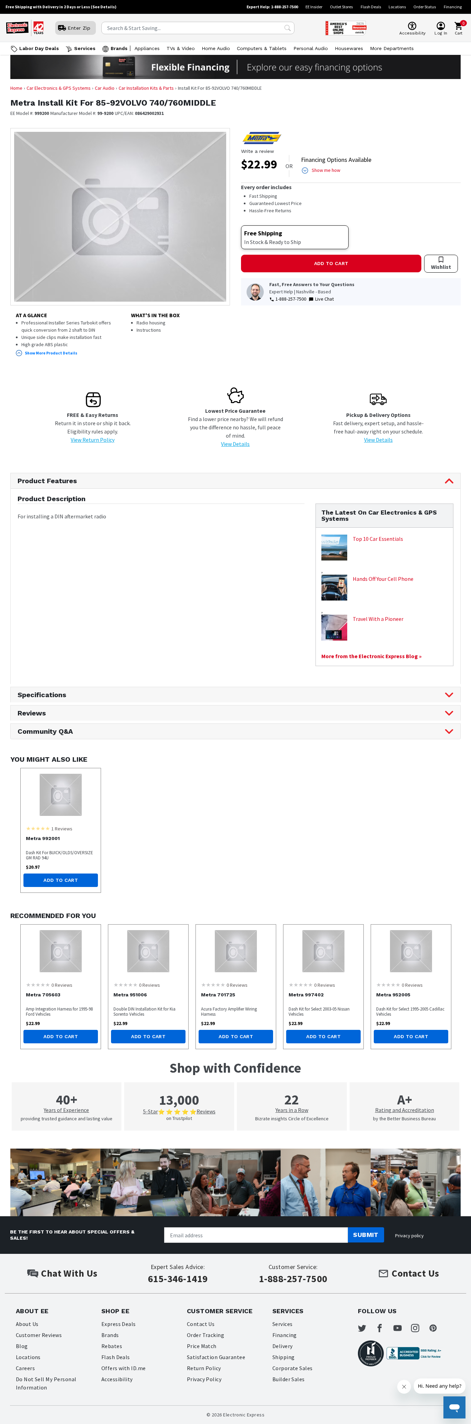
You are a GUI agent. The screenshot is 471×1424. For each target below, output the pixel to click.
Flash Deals (371, 6)
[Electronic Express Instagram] (419, 1328)
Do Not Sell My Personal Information (46, 1383)
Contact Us (201, 1323)
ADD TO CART (331, 263)
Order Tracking (205, 1335)
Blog (22, 1346)
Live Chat (324, 299)
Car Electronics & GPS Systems (59, 88)
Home (16, 88)
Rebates (111, 1346)
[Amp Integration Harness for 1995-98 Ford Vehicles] (61, 951)
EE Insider (313, 6)
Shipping (283, 1357)
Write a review (257, 151)
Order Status (424, 6)
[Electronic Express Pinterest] (437, 1328)
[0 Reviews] (38, 984)
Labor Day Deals (39, 48)
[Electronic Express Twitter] (366, 1328)
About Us (27, 1323)
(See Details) (104, 6)
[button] (120, 353)
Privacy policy (409, 1235)
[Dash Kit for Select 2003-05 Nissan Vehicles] (323, 951)
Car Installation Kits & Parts (146, 88)
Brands (119, 48)
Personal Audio (310, 48)
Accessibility (117, 1379)
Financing (453, 6)
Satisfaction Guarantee (216, 1357)
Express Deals (118, 1323)
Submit (366, 1234)
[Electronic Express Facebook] (383, 1328)
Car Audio (104, 88)
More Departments (392, 48)
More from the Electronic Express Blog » (371, 656)
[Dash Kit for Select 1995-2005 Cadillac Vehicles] (411, 951)
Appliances (147, 48)
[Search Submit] (287, 28)
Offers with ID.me (123, 1368)
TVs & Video (181, 48)
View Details (235, 443)
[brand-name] (261, 138)
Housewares (349, 48)
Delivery (282, 1346)
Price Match (202, 1346)
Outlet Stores (341, 6)
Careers (25, 1368)
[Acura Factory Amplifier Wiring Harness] (236, 951)
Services (85, 48)
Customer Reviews (39, 1335)
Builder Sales (288, 1379)
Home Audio (216, 48)
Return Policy (204, 1368)
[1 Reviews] (38, 828)
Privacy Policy (204, 1379)
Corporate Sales (292, 1368)
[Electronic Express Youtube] (401, 1328)
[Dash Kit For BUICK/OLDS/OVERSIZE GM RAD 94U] (61, 795)
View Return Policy (92, 439)
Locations (397, 6)
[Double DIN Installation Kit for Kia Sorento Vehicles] (148, 951)
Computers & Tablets (262, 48)
